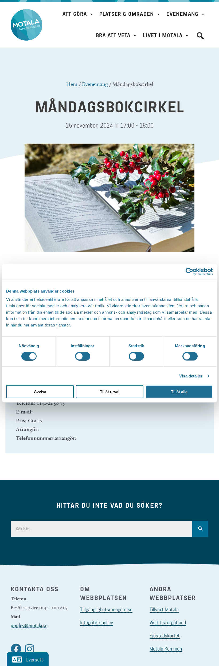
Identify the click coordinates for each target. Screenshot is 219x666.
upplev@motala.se (29, 625)
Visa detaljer (190, 375)
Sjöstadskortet (165, 635)
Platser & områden (126, 14)
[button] (200, 36)
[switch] (82, 356)
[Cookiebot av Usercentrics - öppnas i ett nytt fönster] (189, 271)
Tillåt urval (109, 391)
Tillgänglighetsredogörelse (106, 609)
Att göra (74, 14)
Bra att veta (113, 35)
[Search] (200, 529)
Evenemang (182, 14)
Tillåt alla (179, 391)
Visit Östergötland (168, 622)
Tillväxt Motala (164, 609)
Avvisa (40, 391)
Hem (71, 84)
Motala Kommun (166, 648)
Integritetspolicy (96, 622)
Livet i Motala (162, 35)
